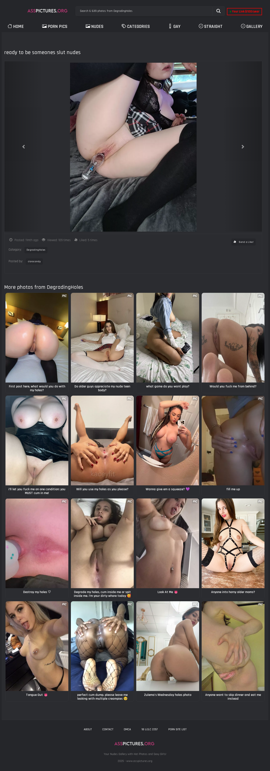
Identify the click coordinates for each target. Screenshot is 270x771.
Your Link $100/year (244, 12)
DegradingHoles (36, 249)
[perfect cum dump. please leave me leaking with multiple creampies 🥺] (102, 646)
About (88, 729)
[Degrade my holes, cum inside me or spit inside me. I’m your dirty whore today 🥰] (102, 543)
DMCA (127, 729)
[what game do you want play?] (167, 338)
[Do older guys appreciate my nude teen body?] (102, 338)
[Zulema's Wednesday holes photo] (167, 646)
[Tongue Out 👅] (36, 646)
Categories (138, 26)
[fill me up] (233, 440)
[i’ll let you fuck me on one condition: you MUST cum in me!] (36, 440)
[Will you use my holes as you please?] (102, 440)
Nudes (97, 26)
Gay (176, 26)
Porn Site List (177, 729)
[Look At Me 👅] (167, 543)
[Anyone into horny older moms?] (233, 543)
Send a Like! (246, 242)
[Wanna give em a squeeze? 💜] (167, 440)
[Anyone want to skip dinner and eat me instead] (233, 646)
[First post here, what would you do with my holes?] (36, 338)
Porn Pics (57, 26)
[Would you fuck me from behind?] (233, 338)
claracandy (34, 261)
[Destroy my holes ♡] (36, 543)
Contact (107, 729)
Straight (213, 26)
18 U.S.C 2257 (150, 729)
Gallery (254, 26)
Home (18, 26)
